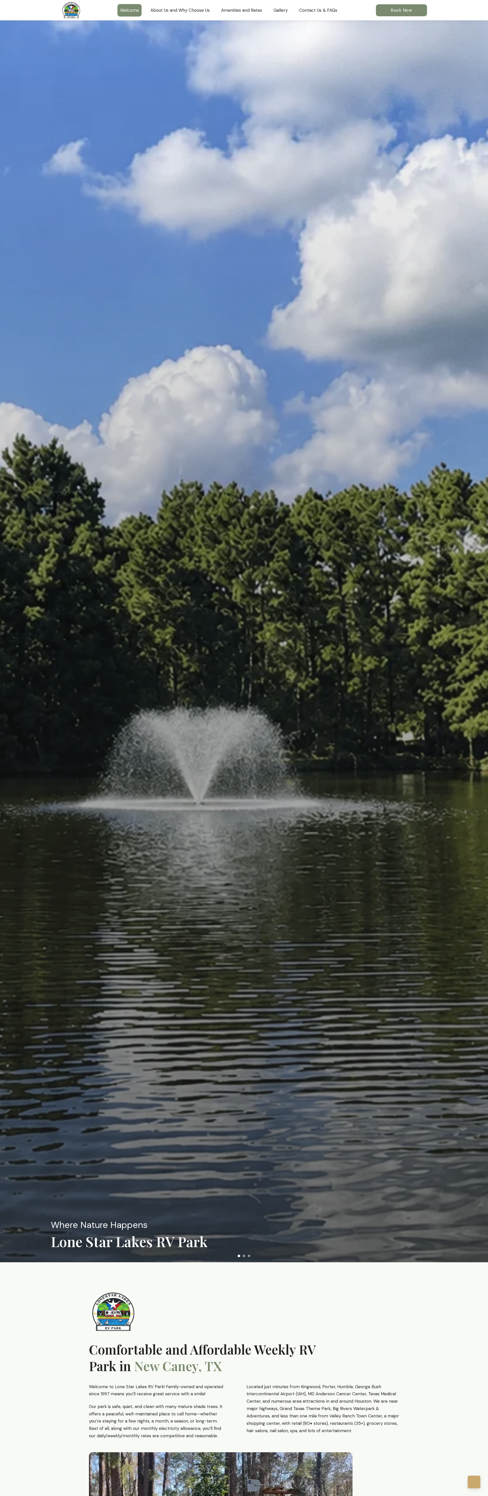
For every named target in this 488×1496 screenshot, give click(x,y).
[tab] (239, 1256)
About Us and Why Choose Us (180, 10)
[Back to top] (474, 1482)
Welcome (129, 10)
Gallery (280, 10)
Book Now (401, 10)
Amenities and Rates (241, 10)
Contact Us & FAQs (318, 10)
